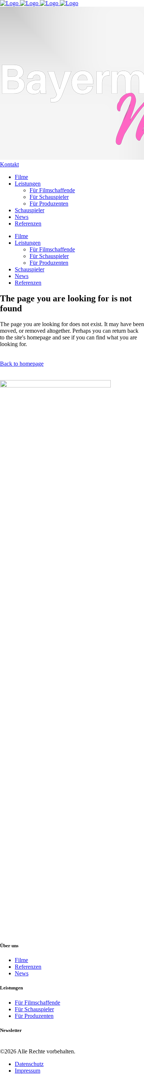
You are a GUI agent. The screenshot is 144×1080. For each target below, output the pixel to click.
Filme (21, 960)
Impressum (27, 1070)
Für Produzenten (34, 1016)
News (21, 973)
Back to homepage (22, 363)
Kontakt (9, 164)
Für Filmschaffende (37, 1002)
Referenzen (28, 967)
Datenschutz (29, 1064)
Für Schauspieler (34, 1009)
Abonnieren (14, 1045)
